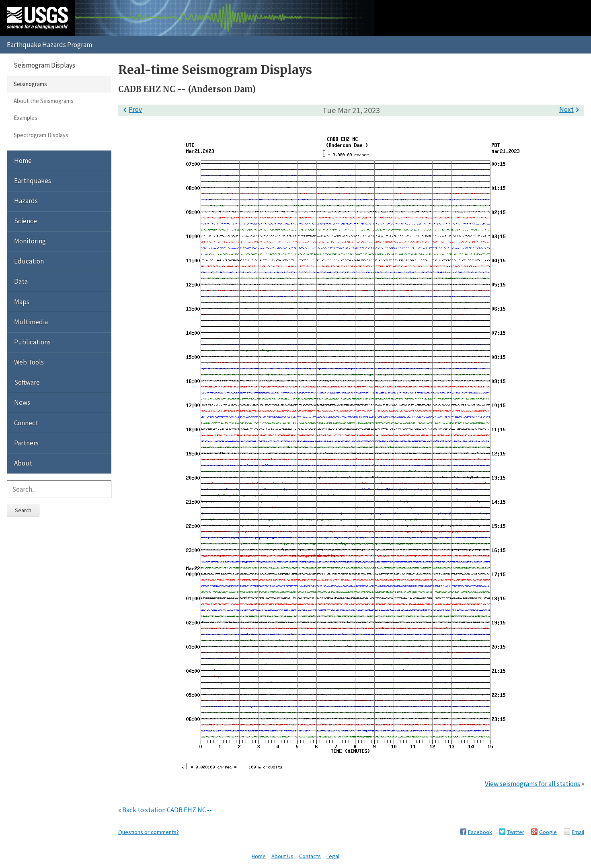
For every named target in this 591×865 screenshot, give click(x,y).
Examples (25, 118)
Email (578, 832)
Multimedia (31, 321)
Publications (32, 342)
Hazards (26, 200)
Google (548, 832)
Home (23, 160)
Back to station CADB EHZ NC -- (167, 809)
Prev (131, 109)
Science (25, 220)
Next (570, 109)
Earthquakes (32, 180)
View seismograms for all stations (532, 783)
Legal (332, 856)
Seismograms (30, 84)
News (22, 402)
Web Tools (29, 362)
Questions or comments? (148, 832)
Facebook (480, 832)
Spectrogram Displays (41, 135)
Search (23, 510)
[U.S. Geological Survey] (37, 18)
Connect (26, 422)
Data (21, 281)
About (23, 463)
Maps (21, 301)
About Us (282, 856)
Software (27, 382)
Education (29, 261)
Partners (26, 443)
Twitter (515, 832)
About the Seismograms (44, 101)
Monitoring (30, 241)
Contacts (310, 856)
